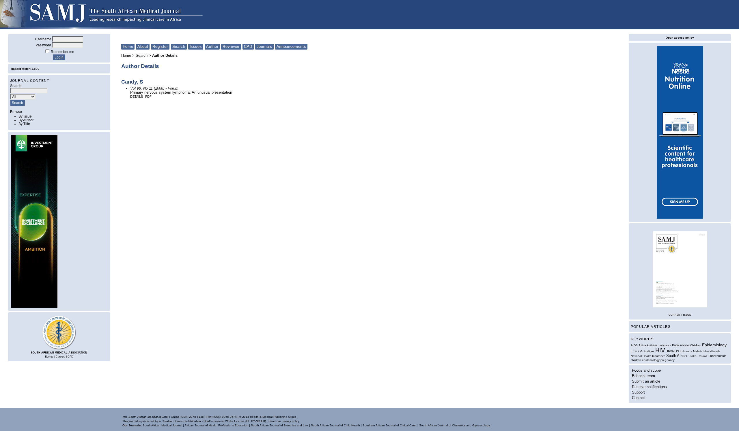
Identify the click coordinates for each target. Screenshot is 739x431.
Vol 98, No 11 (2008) (147, 88)
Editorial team (643, 376)
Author (212, 46)
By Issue (25, 116)
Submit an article (646, 381)
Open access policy (680, 37)
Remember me (62, 52)
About (142, 46)
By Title (24, 124)
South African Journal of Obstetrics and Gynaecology (454, 425)
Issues (196, 46)
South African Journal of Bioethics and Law (279, 425)
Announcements (291, 46)
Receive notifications (649, 387)
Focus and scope (646, 370)
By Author (25, 120)
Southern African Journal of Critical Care (389, 425)
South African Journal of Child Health (335, 425)
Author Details (165, 56)
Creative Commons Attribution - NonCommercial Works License (203, 421)
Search (178, 46)
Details (136, 96)
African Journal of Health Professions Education (216, 425)
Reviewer (231, 46)
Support (638, 392)
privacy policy (290, 421)
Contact (638, 398)
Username (43, 39)
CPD (70, 356)
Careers (60, 356)
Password (43, 45)
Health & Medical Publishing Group (273, 416)
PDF (148, 96)
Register (160, 46)
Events (49, 356)
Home (128, 46)
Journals (264, 46)
